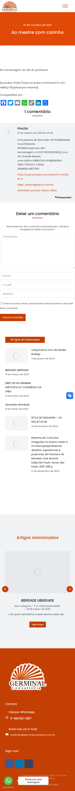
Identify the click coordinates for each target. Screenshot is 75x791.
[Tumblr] (28, 763)
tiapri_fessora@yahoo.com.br (35, 184)
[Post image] (37, 572)
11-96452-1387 (21, 718)
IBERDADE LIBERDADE (37, 600)
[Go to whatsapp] (8, 780)
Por (47, 606)
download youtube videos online (37, 190)
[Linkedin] (19, 763)
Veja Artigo (37, 624)
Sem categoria (22, 606)
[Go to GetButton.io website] (8, 787)
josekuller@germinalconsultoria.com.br (32, 734)
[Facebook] (9, 763)
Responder (64, 197)
